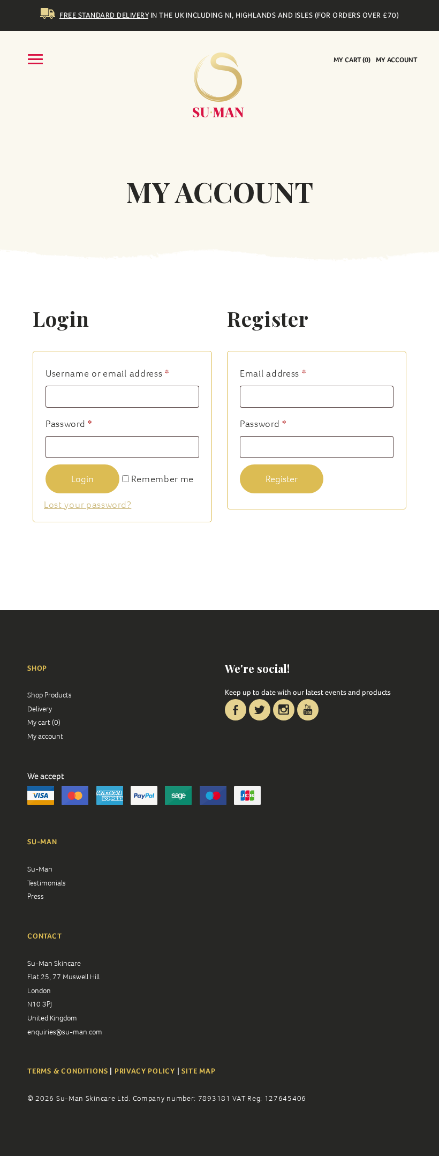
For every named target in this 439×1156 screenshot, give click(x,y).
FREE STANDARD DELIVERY (103, 15)
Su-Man (39, 869)
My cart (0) (352, 60)
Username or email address (107, 373)
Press (35, 896)
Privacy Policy (145, 1071)
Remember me (161, 478)
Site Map (198, 1071)
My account (396, 60)
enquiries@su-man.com (64, 1031)
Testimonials (46, 883)
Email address (273, 373)
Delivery (39, 708)
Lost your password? (87, 504)
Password (69, 423)
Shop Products (49, 694)
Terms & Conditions (68, 1071)
